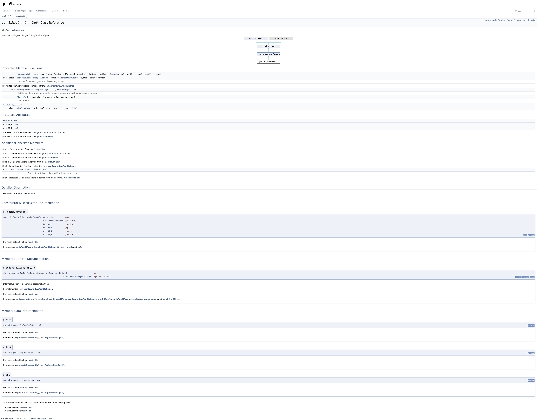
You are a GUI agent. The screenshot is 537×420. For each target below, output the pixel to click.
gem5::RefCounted (51, 161)
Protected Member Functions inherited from (38, 85)
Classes (55, 11)
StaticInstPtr (18, 170)
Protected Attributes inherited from (34, 132)
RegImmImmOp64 (17, 16)
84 (20, 242)
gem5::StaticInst (45, 136)
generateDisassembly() (28, 337)
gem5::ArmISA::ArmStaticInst (59, 85)
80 (20, 387)
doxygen (44, 418)
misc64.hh (18, 30)
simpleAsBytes (24, 108)
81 (20, 332)
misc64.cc (32, 294)
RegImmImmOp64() (54, 337)
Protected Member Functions (495, 20)
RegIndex (114, 74)
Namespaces (41, 11)
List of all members (529, 20)
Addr (42, 78)
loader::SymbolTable (67, 78)
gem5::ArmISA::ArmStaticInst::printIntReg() (89, 299)
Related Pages (20, 11)
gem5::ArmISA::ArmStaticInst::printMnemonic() (134, 299)
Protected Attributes (514, 20)
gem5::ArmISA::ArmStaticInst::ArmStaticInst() (36, 247)
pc (47, 78)
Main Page (7, 11)
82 (20, 360)
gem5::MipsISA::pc (58, 299)
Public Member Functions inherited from (37, 153)
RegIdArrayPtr (43, 89)
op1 (15, 120)
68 (20, 294)
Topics (31, 11)
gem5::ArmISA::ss (171, 299)
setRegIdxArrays (25, 89)
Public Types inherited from (24, 149)
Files (65, 11)
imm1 (16, 124)
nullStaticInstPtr (36, 170)
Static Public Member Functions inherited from (39, 166)
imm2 (16, 128)
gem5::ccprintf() (22, 299)
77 (19, 193)
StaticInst (22, 97)
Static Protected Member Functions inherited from (41, 177)
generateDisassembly (27, 78)
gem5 (4, 16)
